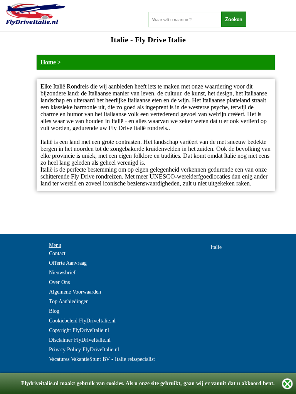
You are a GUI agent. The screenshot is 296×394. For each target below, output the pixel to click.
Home (48, 62)
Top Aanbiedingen (69, 301)
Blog (54, 311)
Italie (216, 247)
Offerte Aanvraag (68, 263)
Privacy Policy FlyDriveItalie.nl (84, 349)
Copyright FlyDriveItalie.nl (79, 330)
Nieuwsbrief (62, 272)
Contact (57, 253)
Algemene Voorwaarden (75, 292)
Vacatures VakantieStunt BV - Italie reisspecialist (102, 359)
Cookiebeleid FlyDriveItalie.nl (82, 321)
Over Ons (59, 282)
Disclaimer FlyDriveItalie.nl (80, 340)
